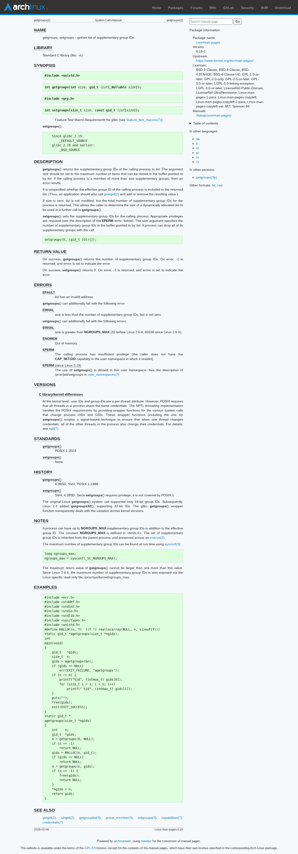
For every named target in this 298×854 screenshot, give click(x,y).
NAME (40, 30)
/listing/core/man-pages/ (213, 115)
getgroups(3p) (206, 177)
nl (197, 148)
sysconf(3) (172, 544)
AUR (264, 8)
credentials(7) (53, 822)
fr (197, 143)
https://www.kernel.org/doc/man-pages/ (225, 60)
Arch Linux (25, 7)
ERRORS (43, 285)
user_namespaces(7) (103, 374)
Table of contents (205, 123)
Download (283, 8)
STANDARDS (47, 438)
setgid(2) (67, 818)
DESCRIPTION (48, 161)
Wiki (213, 8)
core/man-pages (208, 42)
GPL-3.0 (90, 848)
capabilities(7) (172, 818)
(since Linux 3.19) (62, 365)
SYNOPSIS (44, 65)
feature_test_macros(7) (143, 120)
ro (197, 157)
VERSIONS (45, 384)
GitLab (228, 8)
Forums (196, 8)
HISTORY (43, 472)
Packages (175, 8)
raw (220, 185)
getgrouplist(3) (90, 818)
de (198, 139)
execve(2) (157, 537)
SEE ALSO (44, 810)
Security (247, 8)
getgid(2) (49, 818)
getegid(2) (111, 194)
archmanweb (122, 841)
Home (156, 8)
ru (197, 162)
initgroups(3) (147, 818)
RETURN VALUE (50, 251)
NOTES (41, 520)
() (52, 446)
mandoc (146, 841)
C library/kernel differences (61, 394)
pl (197, 152)
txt (213, 185)
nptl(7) (53, 428)
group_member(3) (119, 818)
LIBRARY (43, 47)
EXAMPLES (45, 587)
